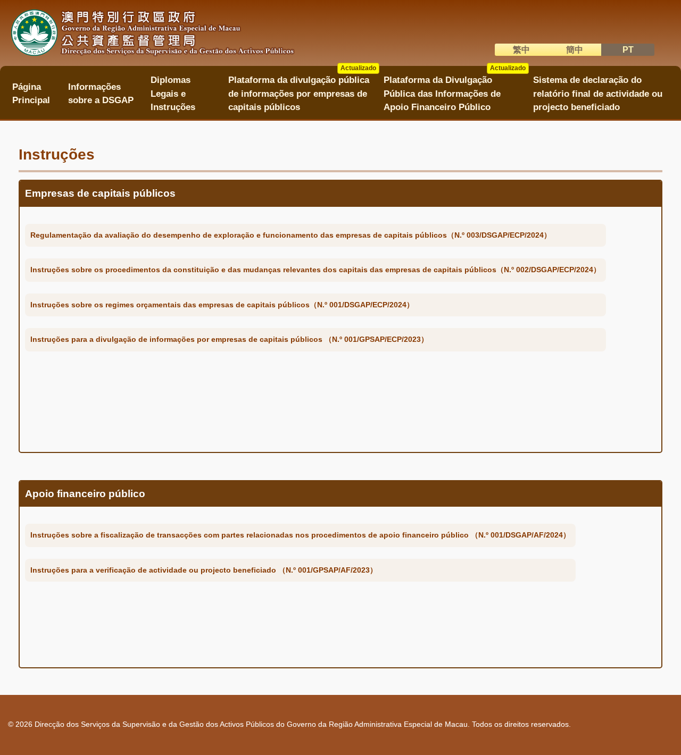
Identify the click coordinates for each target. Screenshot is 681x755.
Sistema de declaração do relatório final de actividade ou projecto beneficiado (597, 93)
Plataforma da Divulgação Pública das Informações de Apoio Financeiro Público (454, 90)
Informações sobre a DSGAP (101, 93)
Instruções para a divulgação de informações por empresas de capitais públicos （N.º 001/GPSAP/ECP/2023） (229, 339)
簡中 (574, 49)
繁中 (521, 49)
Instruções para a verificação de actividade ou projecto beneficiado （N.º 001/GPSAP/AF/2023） (203, 570)
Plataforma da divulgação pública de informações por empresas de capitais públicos (302, 90)
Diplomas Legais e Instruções (173, 93)
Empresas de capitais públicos (100, 193)
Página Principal (31, 93)
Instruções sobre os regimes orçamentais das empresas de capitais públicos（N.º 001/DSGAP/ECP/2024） (222, 304)
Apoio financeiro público (85, 493)
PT (628, 49)
